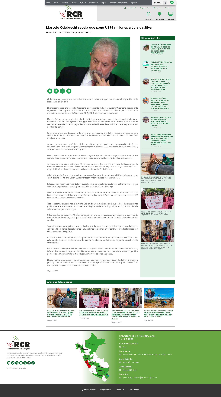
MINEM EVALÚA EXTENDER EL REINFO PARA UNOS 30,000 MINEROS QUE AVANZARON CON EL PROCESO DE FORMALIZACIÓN (161, 49)
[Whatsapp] (25, 363)
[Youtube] (21, 363)
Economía (64, 3)
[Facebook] (8, 363)
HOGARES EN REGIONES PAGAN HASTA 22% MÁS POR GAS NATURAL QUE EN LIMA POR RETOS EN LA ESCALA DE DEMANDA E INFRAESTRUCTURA (156, 179)
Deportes (134, 3)
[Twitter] (12, 363)
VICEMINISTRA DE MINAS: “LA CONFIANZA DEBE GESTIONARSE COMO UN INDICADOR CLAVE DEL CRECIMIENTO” (161, 66)
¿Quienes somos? (129, 8)
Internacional (93, 3)
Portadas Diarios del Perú (119, 3)
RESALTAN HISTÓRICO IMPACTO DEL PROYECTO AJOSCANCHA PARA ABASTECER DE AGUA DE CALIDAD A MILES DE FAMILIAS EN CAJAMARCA (160, 103)
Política (55, 3)
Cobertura (157, 8)
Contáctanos (169, 8)
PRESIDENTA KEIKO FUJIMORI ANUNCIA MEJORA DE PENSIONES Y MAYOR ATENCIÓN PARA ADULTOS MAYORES (161, 122)
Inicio (48, 3)
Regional (83, 3)
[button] (165, 3)
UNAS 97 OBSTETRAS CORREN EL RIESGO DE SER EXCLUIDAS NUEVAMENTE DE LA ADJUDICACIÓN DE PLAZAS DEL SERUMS (156, 213)
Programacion (144, 8)
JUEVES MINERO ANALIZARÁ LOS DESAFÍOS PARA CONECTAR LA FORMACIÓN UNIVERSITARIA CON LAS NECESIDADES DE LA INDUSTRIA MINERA (161, 84)
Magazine (104, 3)
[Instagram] (17, 363)
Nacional (74, 3)
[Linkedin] (29, 363)
